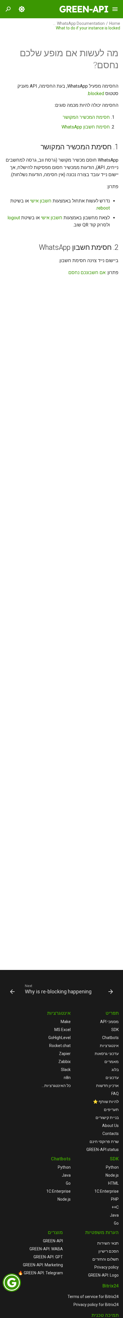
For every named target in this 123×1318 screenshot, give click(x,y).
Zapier (65, 1053)
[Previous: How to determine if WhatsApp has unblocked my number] (111, 989)
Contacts (110, 1133)
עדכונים (112, 1077)
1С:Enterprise (106, 1191)
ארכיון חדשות (107, 1085)
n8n (67, 1077)
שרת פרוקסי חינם (104, 1141)
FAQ (115, 1093)
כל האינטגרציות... (56, 1085)
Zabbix (64, 1061)
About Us (110, 1125)
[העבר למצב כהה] (21, 9)
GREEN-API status (102, 1149)
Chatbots (110, 1037)
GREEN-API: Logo (103, 1275)
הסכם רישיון (108, 1251)
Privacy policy (106, 1267)
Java (114, 1215)
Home (114, 23)
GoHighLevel (59, 1037)
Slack (66, 1069)
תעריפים (111, 1109)
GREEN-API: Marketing (43, 1265)
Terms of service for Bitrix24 (93, 1296)
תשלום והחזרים (105, 1259)
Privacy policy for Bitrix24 (96, 1304)
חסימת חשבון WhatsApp (85, 127)
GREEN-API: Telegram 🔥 (40, 1273)
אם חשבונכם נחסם (87, 272)
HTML (113, 1183)
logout (13, 217)
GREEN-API (53, 1241)
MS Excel (62, 1029)
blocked (96, 93)
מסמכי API (109, 1021)
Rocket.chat (60, 1045)
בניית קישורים (107, 1117)
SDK (115, 1029)
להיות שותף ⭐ (106, 1101)
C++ (115, 1207)
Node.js (112, 1175)
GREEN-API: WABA (46, 1249)
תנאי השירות (108, 1243)
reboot (103, 208)
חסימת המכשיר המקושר (86, 117)
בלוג (115, 1069)
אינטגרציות (109, 1045)
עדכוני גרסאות (107, 1053)
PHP (115, 1199)
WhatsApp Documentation (81, 23)
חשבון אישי (40, 201)
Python (112, 1167)
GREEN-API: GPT (48, 1257)
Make (66, 1021)
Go (116, 1223)
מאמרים (111, 1061)
